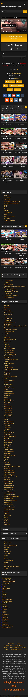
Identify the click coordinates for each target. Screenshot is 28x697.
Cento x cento (8, 542)
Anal (20, 81)
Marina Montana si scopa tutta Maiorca (14, 286)
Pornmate (5, 622)
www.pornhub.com (9, 498)
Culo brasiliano (8, 212)
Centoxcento (7, 544)
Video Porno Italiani (9, 472)
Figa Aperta (7, 346)
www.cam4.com (8, 489)
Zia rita (6, 207)
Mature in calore (8, 391)
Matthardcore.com (9, 388)
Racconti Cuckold (9, 433)
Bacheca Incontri (8, 313)
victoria (18, 89)
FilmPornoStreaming (7, 625)
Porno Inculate (8, 410)
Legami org (7, 386)
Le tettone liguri (8, 293)
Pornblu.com (5, 619)
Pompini (6, 404)
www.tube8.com (8, 504)
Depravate (7, 218)
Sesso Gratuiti (8, 442)
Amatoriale (7, 307)
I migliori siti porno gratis (10, 376)
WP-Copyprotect (16, 696)
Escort (5, 343)
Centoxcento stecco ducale (11, 203)
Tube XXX (7, 462)
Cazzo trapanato (8, 284)
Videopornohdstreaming (8, 581)
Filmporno (6, 361)
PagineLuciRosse (9, 401)
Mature (6, 389)
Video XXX (7, 477)
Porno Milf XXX (8, 416)
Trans (5, 461)
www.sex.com (8, 502)
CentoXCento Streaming (10, 329)
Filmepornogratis (8, 356)
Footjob (6, 365)
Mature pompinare (9, 393)
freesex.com (7, 371)
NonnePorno (7, 399)
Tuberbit (4, 609)
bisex (5, 557)
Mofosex (4, 621)
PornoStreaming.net (10, 6)
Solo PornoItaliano (9, 451)
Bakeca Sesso (8, 314)
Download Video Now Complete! (14, 38)
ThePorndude (5, 583)
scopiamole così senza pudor (12, 201)
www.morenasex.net (9, 494)
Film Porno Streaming (10, 354)
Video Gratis (11, 81)
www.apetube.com (9, 487)
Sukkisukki (5, 603)
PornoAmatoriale (8, 421)
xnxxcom (6, 513)
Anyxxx (4, 612)
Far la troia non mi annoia (11, 291)
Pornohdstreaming (7, 601)
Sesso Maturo (8, 444)
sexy (10, 89)
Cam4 (5, 316)
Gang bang (7, 373)
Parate (6, 209)
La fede (6, 222)
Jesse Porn (5, 598)
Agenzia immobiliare (9, 216)
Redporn (4, 589)
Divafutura (7, 337)
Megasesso (7, 395)
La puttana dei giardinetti (11, 290)
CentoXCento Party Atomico (11, 295)
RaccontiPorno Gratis (10, 436)
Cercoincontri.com (9, 331)
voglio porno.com (8, 481)
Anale (5, 309)
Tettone (6, 459)
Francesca (7, 553)
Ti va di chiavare (8, 559)
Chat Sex (6, 333)
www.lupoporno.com (9, 492)
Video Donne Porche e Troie (12, 466)
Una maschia (7, 197)
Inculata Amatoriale (9, 380)
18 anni (6, 568)
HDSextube (5, 624)
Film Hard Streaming (9, 348)
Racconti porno (8, 434)
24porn (4, 594)
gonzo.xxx (6, 374)
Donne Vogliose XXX (10, 339)
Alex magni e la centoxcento (11, 566)
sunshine (16, 78)
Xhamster (6, 511)
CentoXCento (7, 324)
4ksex (3, 604)
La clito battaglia (8, 280)
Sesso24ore (7, 446)
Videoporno (7, 479)
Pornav (4, 596)
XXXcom (6, 519)
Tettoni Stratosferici (9, 297)
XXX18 (6, 517)
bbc (6, 85)
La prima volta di (8, 560)
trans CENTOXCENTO (10, 545)
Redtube (6, 438)
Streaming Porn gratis (10, 455)
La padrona (7, 282)
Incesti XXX (7, 378)
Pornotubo (7, 429)
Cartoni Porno (8, 318)
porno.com (7, 418)
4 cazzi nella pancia (9, 220)
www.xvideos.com (9, 509)
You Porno (7, 521)
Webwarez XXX (8, 483)
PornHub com (8, 406)
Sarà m (6, 205)
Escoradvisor (7, 341)
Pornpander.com (6, 627)
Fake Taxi (6, 344)
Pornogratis (7, 425)
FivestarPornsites (6, 584)
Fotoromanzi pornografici (11, 369)
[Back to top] (23, 692)
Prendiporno (7, 431)
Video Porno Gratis (9, 470)
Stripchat (4, 616)
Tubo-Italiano (7, 464)
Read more (13, 69)
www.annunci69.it (9, 485)
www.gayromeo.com (9, 491)
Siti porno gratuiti (8, 449)
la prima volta (7, 551)
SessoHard (7, 448)
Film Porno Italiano (7, 599)
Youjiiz (6, 522)
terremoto (6, 195)
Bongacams (5, 614)
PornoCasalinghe (9, 423)
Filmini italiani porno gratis (11, 359)
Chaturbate (5, 617)
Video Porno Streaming (10, 476)
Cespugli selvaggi (9, 288)
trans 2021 (7, 199)
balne (5, 214)
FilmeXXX (7, 358)
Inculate (6, 382)
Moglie (6, 397)
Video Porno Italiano (9, 474)
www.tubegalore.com (10, 506)
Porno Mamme (8, 414)
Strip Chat (6, 457)
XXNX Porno (7, 515)
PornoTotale (7, 427)
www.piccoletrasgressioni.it (11, 496)
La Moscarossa (8, 384)
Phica (3, 591)
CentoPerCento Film (9, 322)
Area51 (4, 586)
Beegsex (4, 606)
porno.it (6, 419)
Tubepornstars (6, 607)
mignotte (6, 210)
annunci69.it (7, 311)
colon (5, 564)
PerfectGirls (7, 403)
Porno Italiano (8, 412)
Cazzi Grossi (7, 320)
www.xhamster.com (9, 507)
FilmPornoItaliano (9, 363)
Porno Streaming (14, 647)
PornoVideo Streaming (17, 85)
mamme (6, 562)
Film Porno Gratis (9, 350)
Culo (5, 335)
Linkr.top (4, 593)
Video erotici (7, 468)
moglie (6, 555)
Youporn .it (7, 524)
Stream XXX (7, 453)
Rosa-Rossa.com (8, 440)
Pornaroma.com (6, 578)
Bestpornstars (6, 588)
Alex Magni (7, 305)
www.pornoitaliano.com (10, 500)
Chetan (10, 696)
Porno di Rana (8, 408)
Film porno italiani (9, 352)
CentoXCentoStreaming (8, 580)
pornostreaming (16, 73)
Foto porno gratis (8, 367)
